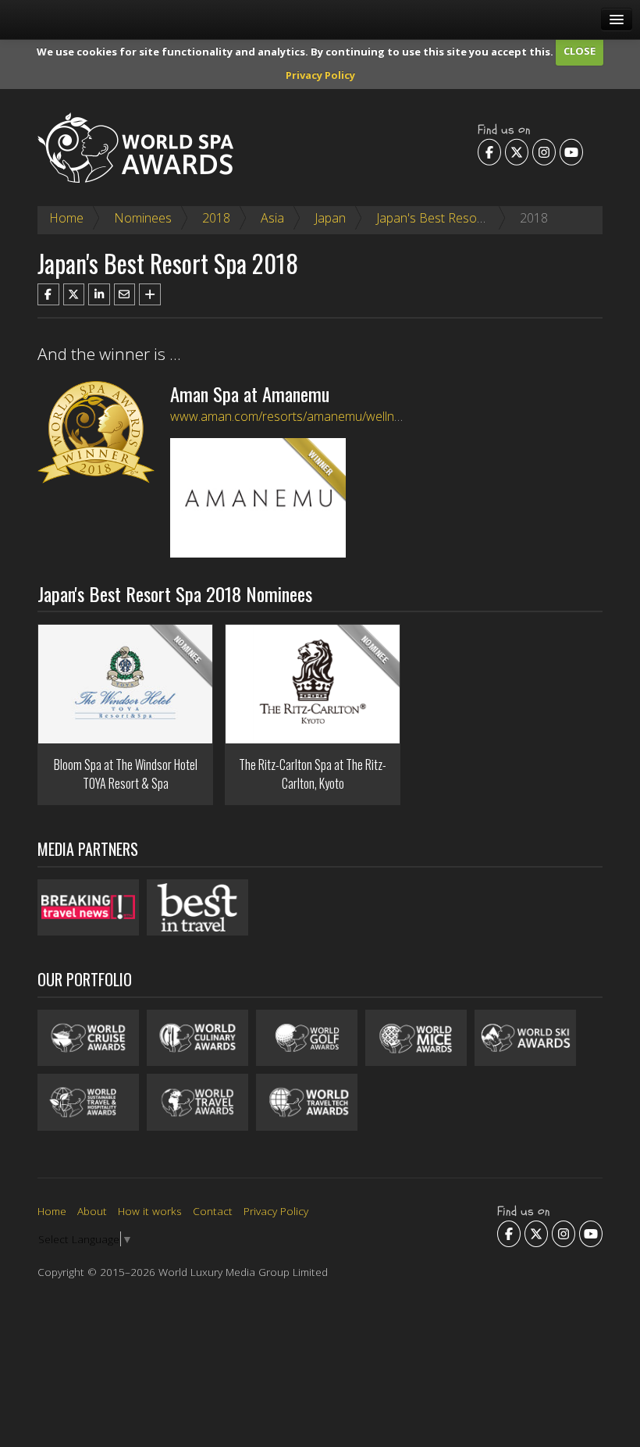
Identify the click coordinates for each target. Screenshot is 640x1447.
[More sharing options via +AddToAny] (150, 294)
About (92, 1210)
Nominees (143, 217)
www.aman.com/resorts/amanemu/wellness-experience (324, 416)
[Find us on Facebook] (489, 151)
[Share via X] (74, 294)
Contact (213, 1210)
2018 (216, 217)
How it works (150, 1210)
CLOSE (580, 51)
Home (66, 217)
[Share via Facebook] (48, 294)
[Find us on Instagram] (544, 151)
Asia (272, 217)
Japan (330, 217)
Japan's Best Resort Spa (443, 217)
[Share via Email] (125, 294)
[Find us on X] (516, 151)
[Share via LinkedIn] (99, 294)
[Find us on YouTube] (571, 151)
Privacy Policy (320, 75)
